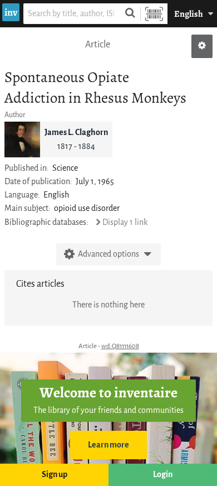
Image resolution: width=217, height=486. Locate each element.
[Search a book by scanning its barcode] (154, 13)
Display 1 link (124, 222)
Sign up (54, 474)
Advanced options (108, 254)
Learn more (108, 445)
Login (162, 474)
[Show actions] (202, 46)
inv (10, 12)
